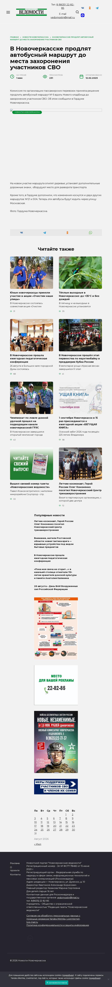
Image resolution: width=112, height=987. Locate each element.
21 (60, 826)
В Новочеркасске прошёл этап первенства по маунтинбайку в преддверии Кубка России (79, 358)
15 (66, 822)
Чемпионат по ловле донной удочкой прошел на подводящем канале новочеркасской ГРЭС (29, 422)
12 (48, 822)
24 (35, 829)
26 (48, 829)
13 (54, 822)
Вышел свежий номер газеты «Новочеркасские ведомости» (30, 485)
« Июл (37, 844)
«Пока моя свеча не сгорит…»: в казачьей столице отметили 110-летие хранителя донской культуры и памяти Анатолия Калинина (55, 573)
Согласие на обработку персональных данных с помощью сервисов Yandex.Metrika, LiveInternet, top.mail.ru (53, 918)
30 (73, 829)
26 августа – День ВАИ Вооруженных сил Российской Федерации (56, 588)
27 (54, 829)
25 (42, 829)
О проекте (15, 869)
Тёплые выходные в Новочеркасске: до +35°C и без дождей (79, 296)
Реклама (15, 863)
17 (35, 826)
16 (73, 822)
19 (48, 826)
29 (66, 829)
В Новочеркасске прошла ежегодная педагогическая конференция (28, 358)
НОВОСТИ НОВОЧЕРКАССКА (27, 112)
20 (54, 826)
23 (73, 826)
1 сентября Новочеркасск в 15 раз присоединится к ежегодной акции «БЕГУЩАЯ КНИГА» (78, 422)
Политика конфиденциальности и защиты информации (57, 925)
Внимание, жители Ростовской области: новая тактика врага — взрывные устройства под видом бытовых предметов (54, 542)
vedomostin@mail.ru (63, 17)
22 (66, 826)
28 (60, 829)
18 (42, 826)
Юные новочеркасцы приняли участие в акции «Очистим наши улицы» (31, 296)
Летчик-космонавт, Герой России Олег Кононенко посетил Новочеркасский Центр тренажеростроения (80, 488)
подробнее (68, 975)
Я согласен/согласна (57, 982)
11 (41, 822)
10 (35, 822)
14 (60, 822)
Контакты (15, 874)
